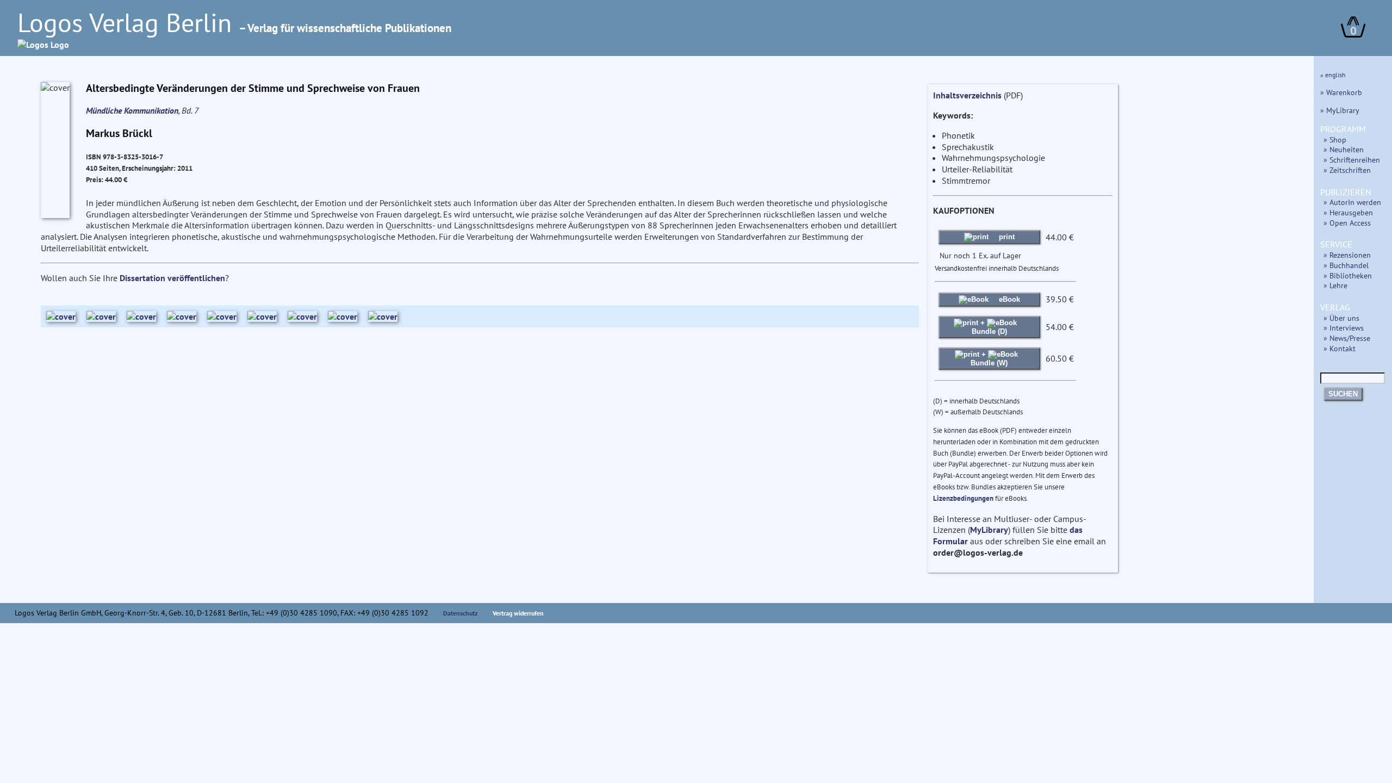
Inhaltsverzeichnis (967, 95)
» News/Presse (1346, 338)
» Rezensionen (1347, 255)
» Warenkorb (1341, 92)
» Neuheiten (1343, 149)
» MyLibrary (1339, 110)
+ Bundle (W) (989, 358)
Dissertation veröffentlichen (172, 277)
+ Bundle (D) (989, 327)
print (1006, 237)
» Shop (1334, 139)
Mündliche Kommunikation (132, 110)
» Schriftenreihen (1351, 159)
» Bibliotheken (1347, 275)
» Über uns (1341, 318)
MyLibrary (989, 529)
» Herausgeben (1348, 212)
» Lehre (1335, 285)
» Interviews (1343, 327)
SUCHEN (1343, 394)
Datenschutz (460, 613)
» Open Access (1347, 222)
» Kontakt (1339, 348)
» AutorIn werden (1352, 202)
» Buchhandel (1346, 265)
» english (1333, 75)
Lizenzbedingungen (963, 498)
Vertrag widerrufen (518, 613)
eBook (1008, 299)
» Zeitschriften (1347, 170)
